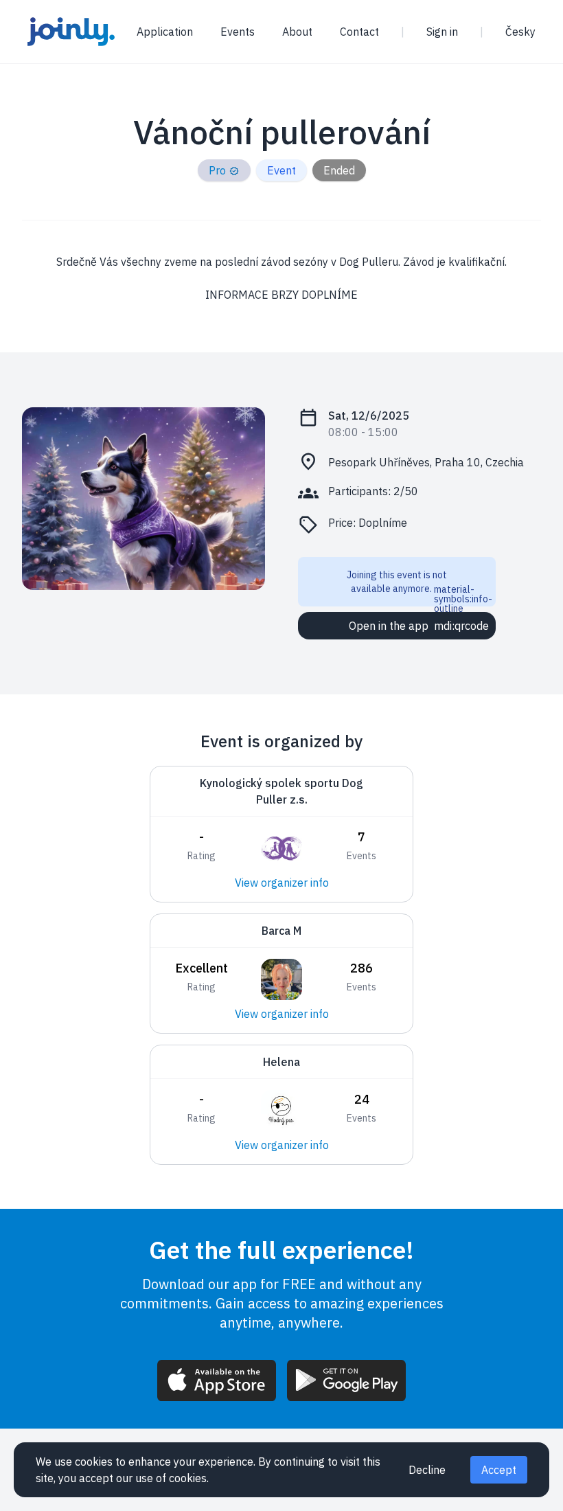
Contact (359, 31)
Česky (520, 31)
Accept (498, 1470)
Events (237, 31)
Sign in (442, 31)
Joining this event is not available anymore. (419, 587)
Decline (427, 1470)
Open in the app (419, 626)
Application (165, 31)
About (297, 31)
